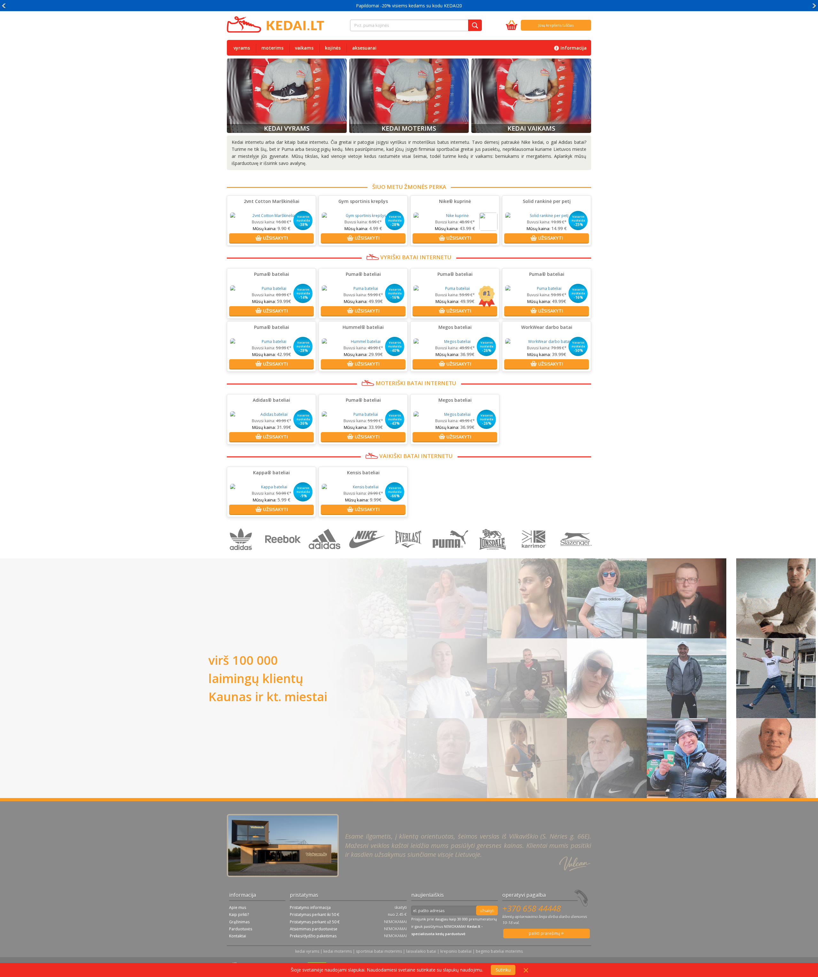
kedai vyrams (307, 951)
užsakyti (487, 910)
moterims (272, 48)
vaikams (304, 48)
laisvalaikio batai (421, 951)
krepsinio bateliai (456, 951)
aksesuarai (364, 48)
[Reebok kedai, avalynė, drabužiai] (284, 555)
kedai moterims (337, 951)
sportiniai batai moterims (379, 951)
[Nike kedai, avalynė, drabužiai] (368, 555)
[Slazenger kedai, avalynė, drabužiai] (576, 555)
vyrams (242, 48)
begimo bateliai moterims (499, 951)
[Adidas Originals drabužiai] (242, 555)
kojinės (333, 48)
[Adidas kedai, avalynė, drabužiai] (326, 555)
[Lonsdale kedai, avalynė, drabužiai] (493, 555)
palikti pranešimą (545, 933)
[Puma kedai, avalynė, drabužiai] (452, 555)
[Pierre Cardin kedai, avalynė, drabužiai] (535, 555)
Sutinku (503, 970)
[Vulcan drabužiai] (410, 555)
